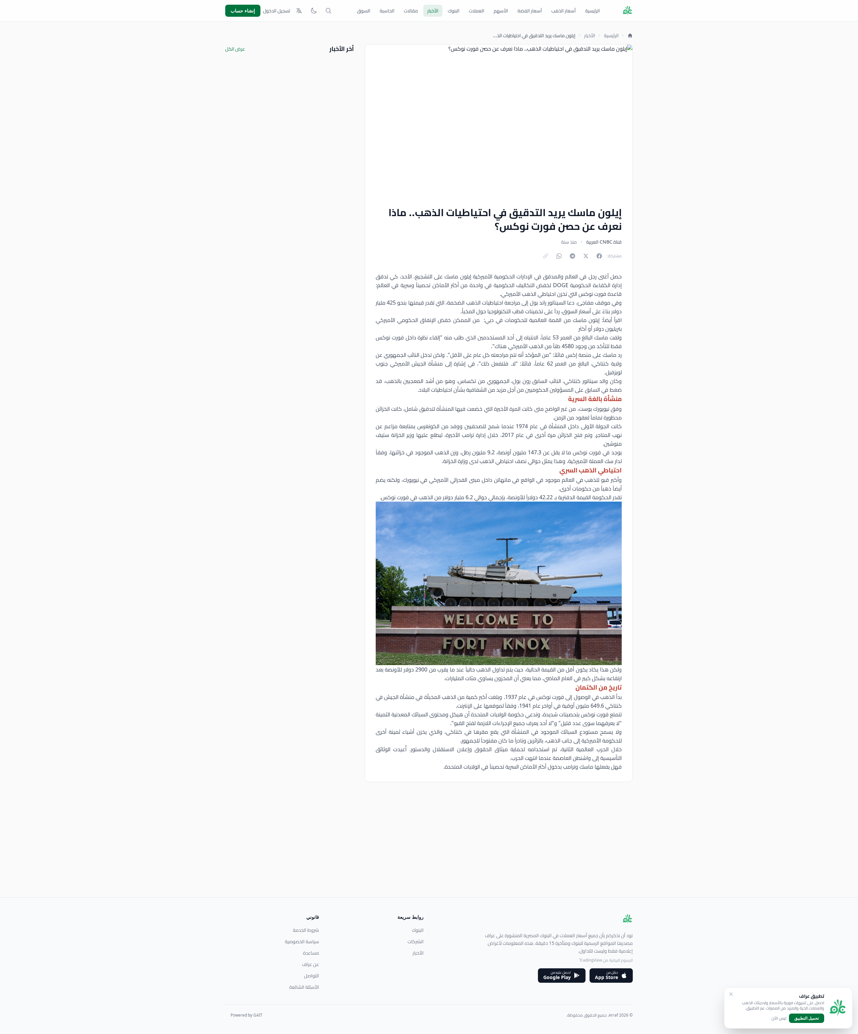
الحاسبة (387, 10)
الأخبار (432, 10)
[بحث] (328, 11)
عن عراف (310, 964)
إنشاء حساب (243, 10)
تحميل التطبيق (806, 1018)
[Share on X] (585, 256)
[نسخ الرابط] (545, 256)
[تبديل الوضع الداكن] (314, 11)
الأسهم (501, 10)
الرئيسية (592, 10)
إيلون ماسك (458, 276)
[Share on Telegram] (572, 256)
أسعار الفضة (529, 10)
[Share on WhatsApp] (559, 256)
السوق (363, 10)
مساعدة (311, 953)
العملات (476, 10)
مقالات (411, 10)
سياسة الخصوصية (302, 941)
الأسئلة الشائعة (304, 987)
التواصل (311, 975)
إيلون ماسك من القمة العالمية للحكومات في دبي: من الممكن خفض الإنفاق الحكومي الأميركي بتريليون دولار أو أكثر (499, 324)
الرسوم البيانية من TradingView (606, 960)
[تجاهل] (731, 994)
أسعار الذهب (563, 10)
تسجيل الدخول (276, 10)
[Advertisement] (432, 850)
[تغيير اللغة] (299, 11)
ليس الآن (779, 1018)
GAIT (257, 1015)
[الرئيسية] (630, 35)
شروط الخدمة (306, 930)
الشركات (416, 941)
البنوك (453, 10)
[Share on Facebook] (599, 256)
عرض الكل (235, 49)
